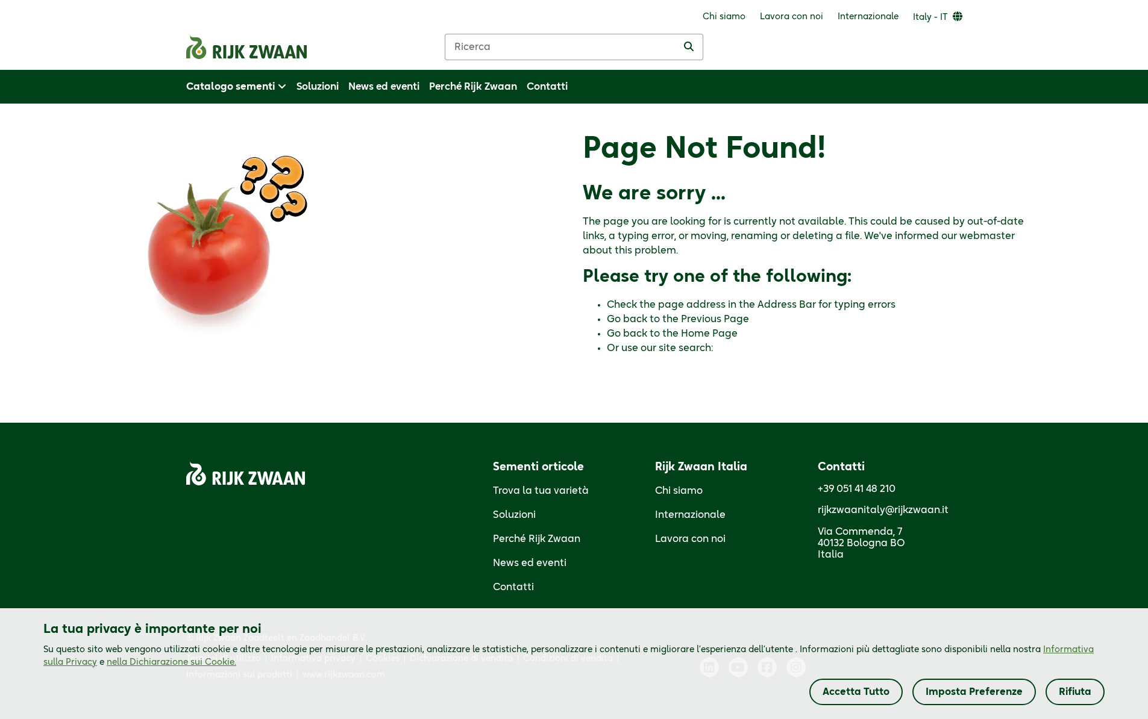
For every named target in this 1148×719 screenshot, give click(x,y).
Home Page (709, 333)
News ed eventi (529, 563)
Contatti (513, 587)
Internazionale (690, 515)
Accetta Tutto (856, 692)
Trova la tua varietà (541, 491)
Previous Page (715, 319)
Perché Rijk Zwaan (536, 539)
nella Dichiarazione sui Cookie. (171, 662)
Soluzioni (514, 515)
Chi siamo (679, 491)
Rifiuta (1075, 692)
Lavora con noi (690, 539)
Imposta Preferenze (974, 692)
